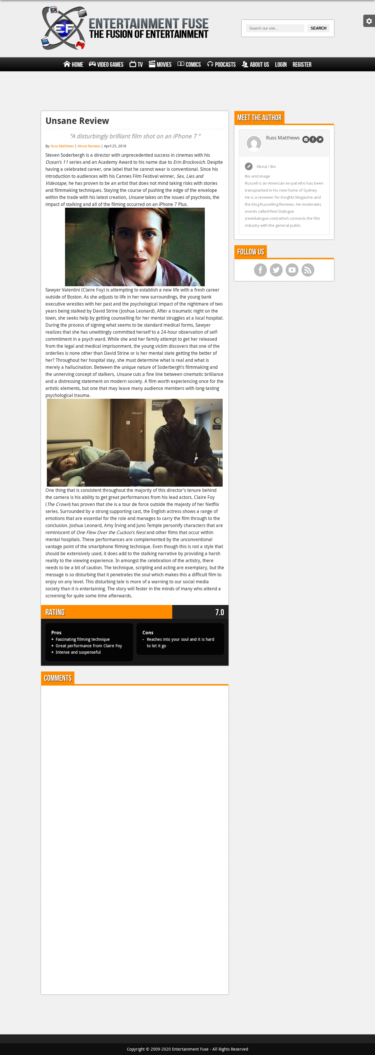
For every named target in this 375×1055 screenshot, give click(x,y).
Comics (193, 65)
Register (302, 65)
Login (281, 65)
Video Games (110, 65)
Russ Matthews (62, 146)
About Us (259, 65)
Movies (164, 65)
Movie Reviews (89, 146)
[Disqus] (134, 763)
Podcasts (225, 65)
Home (77, 65)
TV (140, 65)
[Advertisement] (187, 90)
